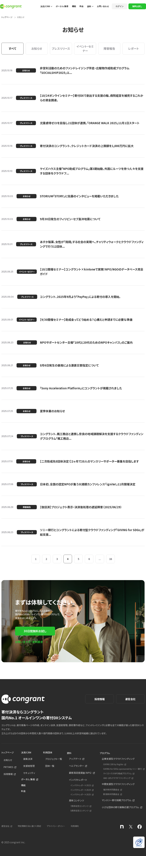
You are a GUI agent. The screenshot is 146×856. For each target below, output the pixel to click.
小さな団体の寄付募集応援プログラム (120, 807)
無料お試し (137, 6)
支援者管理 (29, 766)
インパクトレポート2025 (80, 794)
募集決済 (27, 759)
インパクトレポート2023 (80, 785)
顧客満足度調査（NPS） (80, 772)
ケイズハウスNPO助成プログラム (117, 773)
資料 (89, 6)
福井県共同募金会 (111, 789)
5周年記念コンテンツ (79, 810)
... (100, 559)
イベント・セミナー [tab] (85, 48)
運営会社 (130, 699)
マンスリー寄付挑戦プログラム (116, 800)
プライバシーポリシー (56, 826)
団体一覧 (49, 766)
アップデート (75, 758)
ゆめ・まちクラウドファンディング (116, 778)
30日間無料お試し (35, 631)
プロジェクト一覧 (53, 759)
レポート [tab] (133, 48)
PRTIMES (8, 767)
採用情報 (99, 699)
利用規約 (75, 826)
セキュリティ (29, 773)
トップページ (6, 17)
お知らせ (8, 760)
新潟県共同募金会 (111, 794)
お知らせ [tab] (36, 48)
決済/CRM (45, 6)
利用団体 (47, 752)
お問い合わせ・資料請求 (29, 642)
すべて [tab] (12, 48)
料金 (82, 6)
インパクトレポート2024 (80, 790)
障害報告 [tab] (109, 48)
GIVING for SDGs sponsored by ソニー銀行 (122, 769)
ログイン (120, 6)
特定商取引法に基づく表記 (29, 826)
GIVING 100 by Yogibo (113, 764)
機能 (74, 6)
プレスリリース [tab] (61, 48)
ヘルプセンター (76, 765)
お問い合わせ (103, 6)
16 (110, 559)
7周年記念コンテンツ (79, 806)
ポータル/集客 (62, 6)
